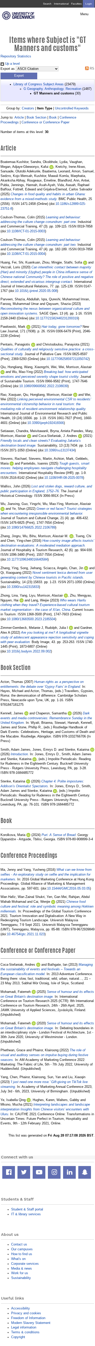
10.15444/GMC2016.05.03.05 (68, 888)
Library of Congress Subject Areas (38, 84)
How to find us (21, 1254)
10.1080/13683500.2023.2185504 (31, 619)
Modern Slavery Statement (30, 1323)
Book (53, 117)
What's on (18, 1259)
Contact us (19, 1244)
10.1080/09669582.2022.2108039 (43, 386)
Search (47, 3)
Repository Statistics (16, 56)
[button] (19, 76)
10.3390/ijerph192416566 (45, 423)
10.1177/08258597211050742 (67, 359)
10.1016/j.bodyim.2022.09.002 (29, 651)
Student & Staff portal (27, 1209)
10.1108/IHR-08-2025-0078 (63, 478)
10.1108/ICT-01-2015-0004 (26, 254)
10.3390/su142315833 (23, 587)
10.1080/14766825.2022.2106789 (31, 527)
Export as (8, 69)
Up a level (12, 63)
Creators (28, 108)
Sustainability (21, 1278)
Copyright (18, 1337)
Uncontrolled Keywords (72, 108)
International (61, 3)
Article (19, 117)
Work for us (19, 1273)
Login (88, 3)
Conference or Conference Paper (45, 122)
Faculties (76, 3)
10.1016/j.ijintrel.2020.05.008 (36, 291)
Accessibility (20, 1308)
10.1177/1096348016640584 (27, 559)
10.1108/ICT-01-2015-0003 (26, 231)
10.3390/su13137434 (59, 450)
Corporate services (25, 1264)
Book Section (36, 117)
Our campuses (22, 1249)
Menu (84, 14)
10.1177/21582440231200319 (56, 318)
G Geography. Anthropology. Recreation (52, 89)
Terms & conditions (25, 1332)
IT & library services (26, 1214)
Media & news (21, 1268)
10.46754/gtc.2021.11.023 (26, 934)
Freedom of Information (28, 1318)
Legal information (23, 1327)
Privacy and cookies (26, 1313)
